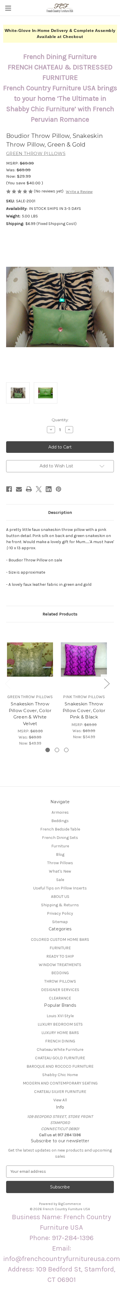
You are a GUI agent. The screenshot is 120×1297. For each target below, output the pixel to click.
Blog (60, 854)
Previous (7, 683)
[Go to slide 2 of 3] (57, 750)
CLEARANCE (60, 998)
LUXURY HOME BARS (60, 1032)
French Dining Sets (60, 837)
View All (60, 1100)
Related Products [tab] (60, 614)
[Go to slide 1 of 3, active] (47, 750)
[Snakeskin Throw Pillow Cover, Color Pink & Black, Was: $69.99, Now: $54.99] (84, 659)
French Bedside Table (60, 829)
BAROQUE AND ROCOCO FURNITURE (60, 1066)
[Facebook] (9, 489)
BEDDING (60, 972)
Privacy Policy (60, 913)
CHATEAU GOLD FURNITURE (60, 1057)
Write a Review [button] (79, 191)
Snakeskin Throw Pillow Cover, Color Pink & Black (84, 710)
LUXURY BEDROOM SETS (60, 1024)
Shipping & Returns (60, 905)
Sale (60, 879)
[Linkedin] (49, 489)
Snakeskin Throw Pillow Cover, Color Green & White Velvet (30, 713)
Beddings (60, 820)
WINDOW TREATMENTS (60, 964)
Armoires (60, 812)
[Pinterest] (58, 489)
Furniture (60, 846)
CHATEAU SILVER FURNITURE (60, 1091)
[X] (39, 489)
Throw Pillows (60, 862)
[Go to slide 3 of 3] (66, 750)
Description (60, 512)
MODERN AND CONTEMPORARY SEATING (60, 1083)
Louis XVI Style (60, 1015)
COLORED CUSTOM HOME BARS (60, 939)
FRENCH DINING (60, 1041)
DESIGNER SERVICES (60, 989)
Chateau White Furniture (60, 1049)
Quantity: (60, 419)
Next (106, 683)
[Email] (19, 489)
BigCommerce (69, 1204)
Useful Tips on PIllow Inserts (60, 888)
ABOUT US (60, 896)
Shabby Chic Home (60, 1074)
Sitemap (60, 921)
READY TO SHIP (60, 956)
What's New (60, 871)
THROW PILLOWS (60, 981)
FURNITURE (60, 947)
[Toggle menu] (8, 8)
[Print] (29, 489)
